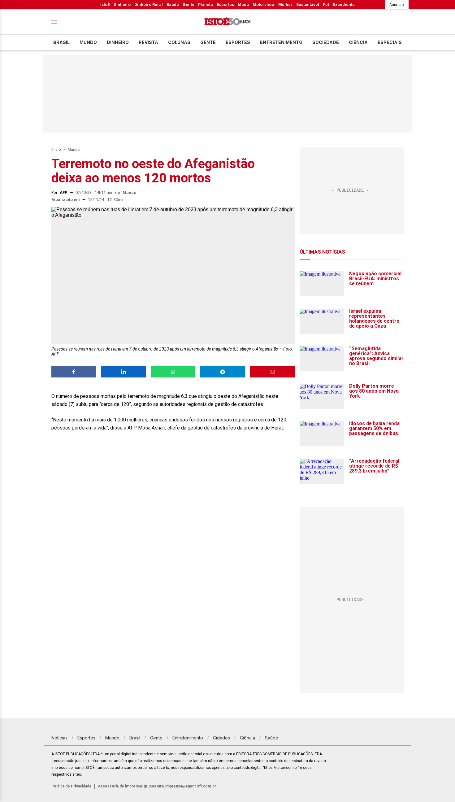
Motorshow (264, 4)
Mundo (88, 42)
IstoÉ (105, 4)
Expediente (344, 4)
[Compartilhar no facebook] (73, 371)
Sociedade (325, 42)
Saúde (173, 4)
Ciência (358, 42)
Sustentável (307, 4)
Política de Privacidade (71, 786)
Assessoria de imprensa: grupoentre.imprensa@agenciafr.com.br (157, 786)
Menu (243, 4)
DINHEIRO (118, 42)
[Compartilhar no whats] (173, 371)
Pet (326, 4)
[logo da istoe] (227, 22)
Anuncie (396, 4)
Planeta (205, 4)
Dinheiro (122, 4)
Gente (188, 4)
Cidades (221, 737)
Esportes (225, 4)
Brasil (61, 42)
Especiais (390, 42)
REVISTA (148, 42)
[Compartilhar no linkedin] (123, 371)
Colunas (179, 42)
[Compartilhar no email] (272, 371)
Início (56, 149)
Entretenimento (281, 42)
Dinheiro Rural (148, 4)
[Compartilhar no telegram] (222, 371)
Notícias (59, 737)
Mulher (285, 4)
